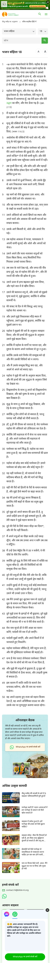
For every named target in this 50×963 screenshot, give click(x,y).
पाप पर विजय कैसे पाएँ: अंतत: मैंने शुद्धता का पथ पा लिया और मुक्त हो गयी (34, 866)
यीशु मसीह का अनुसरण (10, 22)
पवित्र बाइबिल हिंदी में (29, 22)
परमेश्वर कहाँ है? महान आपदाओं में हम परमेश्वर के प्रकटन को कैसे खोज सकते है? (34, 810)
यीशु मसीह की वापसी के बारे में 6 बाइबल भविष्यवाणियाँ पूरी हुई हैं (34, 795)
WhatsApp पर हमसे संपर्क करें (25, 956)
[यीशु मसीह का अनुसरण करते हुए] (14, 14)
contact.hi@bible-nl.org (17, 890)
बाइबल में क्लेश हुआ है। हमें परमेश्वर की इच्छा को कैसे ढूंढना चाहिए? (33, 824)
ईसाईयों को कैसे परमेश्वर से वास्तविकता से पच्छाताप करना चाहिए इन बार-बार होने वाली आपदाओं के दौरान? (33, 852)
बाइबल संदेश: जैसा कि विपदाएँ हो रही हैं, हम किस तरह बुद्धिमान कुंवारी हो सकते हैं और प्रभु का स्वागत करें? (34, 838)
